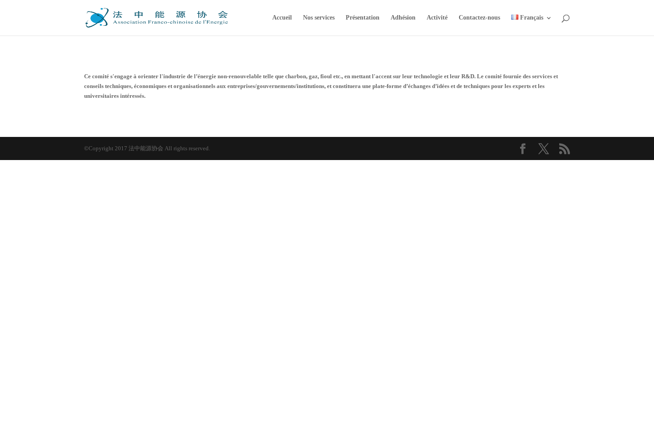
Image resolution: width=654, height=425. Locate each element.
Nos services (319, 18)
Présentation (362, 18)
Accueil (282, 18)
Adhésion (403, 18)
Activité (437, 18)
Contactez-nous (479, 18)
